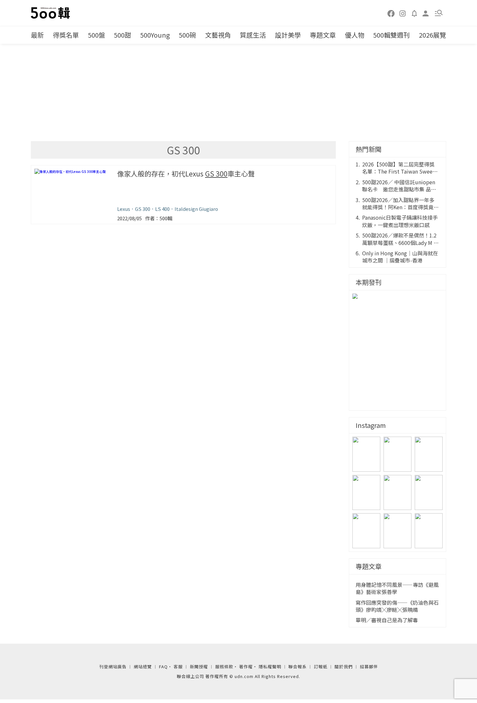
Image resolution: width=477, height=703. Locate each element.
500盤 (96, 35)
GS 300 (142, 208)
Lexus (123, 208)
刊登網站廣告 (113, 666)
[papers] (414, 13)
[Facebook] (391, 13)
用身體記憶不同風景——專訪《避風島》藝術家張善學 (397, 588)
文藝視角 (218, 35)
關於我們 (344, 666)
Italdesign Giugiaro (196, 208)
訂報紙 (320, 666)
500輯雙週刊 (391, 35)
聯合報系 (297, 666)
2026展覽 (432, 35)
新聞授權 (199, 666)
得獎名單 (66, 35)
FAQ (163, 666)
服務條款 (224, 666)
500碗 (187, 35)
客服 (178, 666)
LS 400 (162, 208)
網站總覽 (143, 666)
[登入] (425, 12)
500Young (155, 35)
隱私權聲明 (270, 666)
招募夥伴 (369, 666)
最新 (37, 35)
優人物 (354, 35)
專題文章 (323, 35)
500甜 (122, 35)
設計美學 (288, 35)
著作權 (246, 666)
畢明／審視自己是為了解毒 (387, 620)
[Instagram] (402, 13)
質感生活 (253, 35)
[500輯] (51, 13)
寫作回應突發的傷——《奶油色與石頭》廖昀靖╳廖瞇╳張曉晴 (397, 606)
